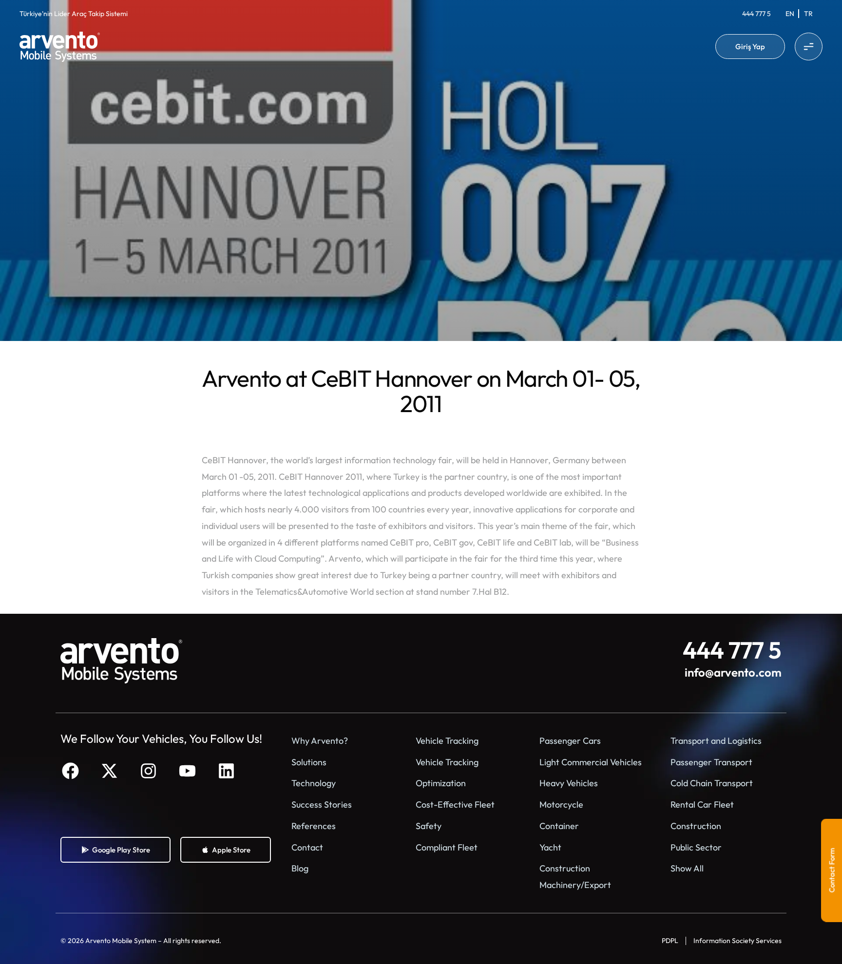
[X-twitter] (109, 771)
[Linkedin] (226, 771)
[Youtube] (187, 771)
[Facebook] (70, 771)
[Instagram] (148, 771)
